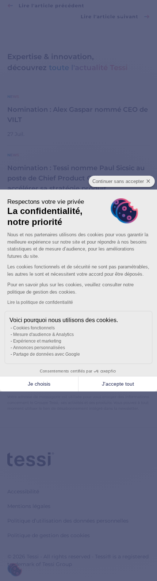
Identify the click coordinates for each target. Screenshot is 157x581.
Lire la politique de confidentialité (40, 302)
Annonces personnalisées (39, 347)
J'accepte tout (118, 384)
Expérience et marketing (37, 341)
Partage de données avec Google (46, 354)
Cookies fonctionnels (34, 327)
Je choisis (39, 384)
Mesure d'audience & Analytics (43, 334)
